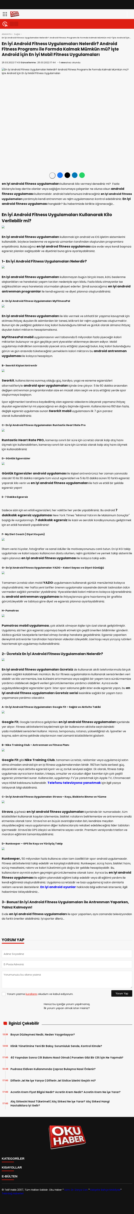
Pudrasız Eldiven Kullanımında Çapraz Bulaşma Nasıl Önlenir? (53, 1069)
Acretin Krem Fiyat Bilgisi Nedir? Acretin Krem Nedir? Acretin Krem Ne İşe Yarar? (65, 1092)
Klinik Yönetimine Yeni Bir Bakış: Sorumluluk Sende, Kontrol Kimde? (56, 1046)
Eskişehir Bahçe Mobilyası (105, 1190)
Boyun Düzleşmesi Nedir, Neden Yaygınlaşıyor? (42, 1034)
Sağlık (17, 34)
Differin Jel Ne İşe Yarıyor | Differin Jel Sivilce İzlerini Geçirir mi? (53, 1080)
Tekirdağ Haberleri (13, 1193)
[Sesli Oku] (52, 175)
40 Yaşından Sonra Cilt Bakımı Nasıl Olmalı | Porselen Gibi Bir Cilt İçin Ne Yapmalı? (67, 1057)
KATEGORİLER (13, 1158)
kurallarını (31, 994)
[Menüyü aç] (5, 14)
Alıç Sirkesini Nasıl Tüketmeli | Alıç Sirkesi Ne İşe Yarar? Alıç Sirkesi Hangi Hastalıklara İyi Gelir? (60, 1103)
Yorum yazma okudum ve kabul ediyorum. (40, 994)
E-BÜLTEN (9, 1176)
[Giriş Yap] (129, 14)
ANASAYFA (7, 34)
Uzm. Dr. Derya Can (76, 1190)
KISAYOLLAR (12, 1167)
